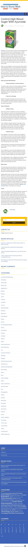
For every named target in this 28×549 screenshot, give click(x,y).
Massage (3, 358)
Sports (2, 414)
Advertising (3, 279)
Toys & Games (4, 425)
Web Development (5, 434)
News (2, 375)
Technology (3, 420)
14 (16, 528)
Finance (2, 321)
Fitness (2, 327)
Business (3, 293)
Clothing (3, 299)
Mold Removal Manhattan (6, 366)
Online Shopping (4, 378)
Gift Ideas (3, 336)
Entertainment (4, 316)
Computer (3, 302)
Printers (2, 394)
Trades (2, 428)
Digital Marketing (4, 307)
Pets (2, 389)
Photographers (4, 392)
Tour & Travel (4, 423)
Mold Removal (4, 364)
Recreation (3, 403)
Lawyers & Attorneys (5, 352)
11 (5, 528)
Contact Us (3, 452)
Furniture (3, 333)
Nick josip (6, 25)
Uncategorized (4, 431)
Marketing (3, 355)
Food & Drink (4, 330)
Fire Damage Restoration (6, 324)
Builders (2, 291)
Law (2, 350)
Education (3, 310)
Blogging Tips (4, 288)
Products (3, 397)
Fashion (2, 319)
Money (2, 372)
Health (2, 341)
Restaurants (3, 406)
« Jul (2, 536)
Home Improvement (5, 344)
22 (20, 530)
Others (2, 380)
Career (2, 296)
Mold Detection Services (6, 361)
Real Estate (3, 400)
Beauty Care (3, 285)
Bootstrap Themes (19, 546)
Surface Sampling (5, 417)
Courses (3, 305)
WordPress (12, 546)
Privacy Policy (4, 455)
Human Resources (5, 347)
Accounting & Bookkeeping (7, 277)
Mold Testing (4, 369)
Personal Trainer (4, 386)
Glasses (2, 338)
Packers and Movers (5, 383)
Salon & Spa (3, 408)
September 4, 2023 (12, 25)
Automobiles (4, 282)
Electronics (3, 313)
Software (3, 411)
